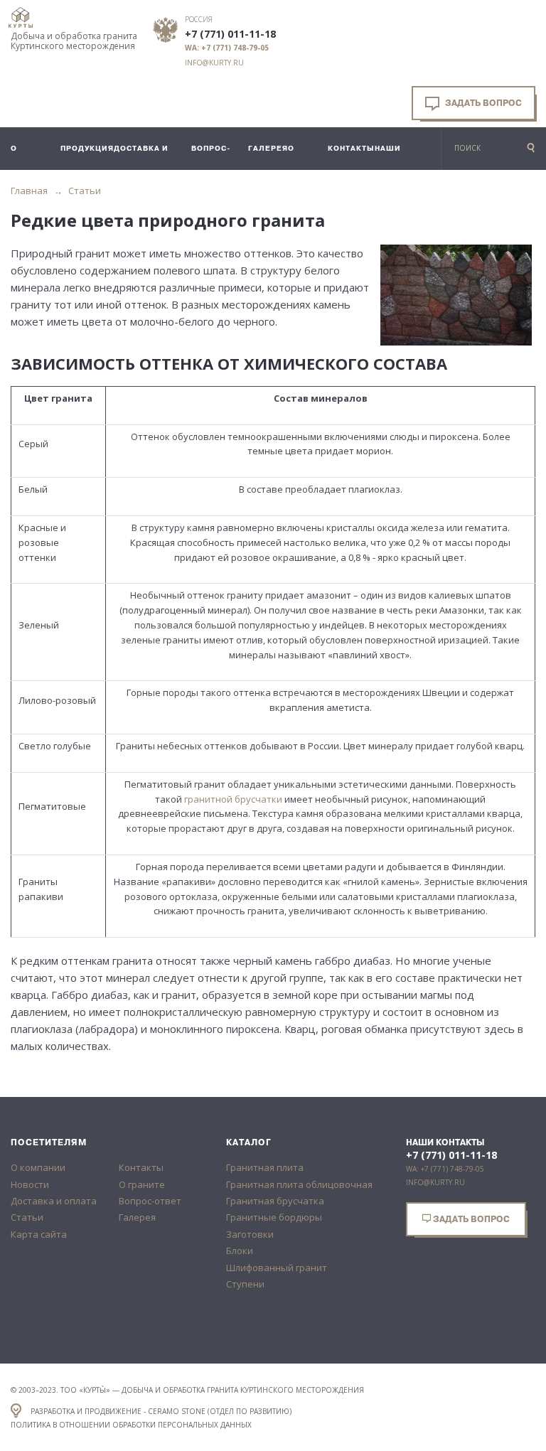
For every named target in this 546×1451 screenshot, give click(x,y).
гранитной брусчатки (233, 799)
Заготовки (250, 1234)
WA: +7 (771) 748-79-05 (227, 48)
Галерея (137, 1217)
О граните (142, 1184)
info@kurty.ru (214, 63)
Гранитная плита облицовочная (299, 1184)
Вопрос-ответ (150, 1200)
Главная (29, 190)
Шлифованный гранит (276, 1267)
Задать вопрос (482, 103)
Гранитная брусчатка (275, 1200)
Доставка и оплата (54, 1200)
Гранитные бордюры (274, 1217)
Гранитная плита (265, 1167)
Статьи (84, 190)
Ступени (245, 1284)
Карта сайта (39, 1234)
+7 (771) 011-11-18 (230, 34)
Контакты (141, 1167)
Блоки (239, 1250)
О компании (38, 1167)
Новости (30, 1184)
